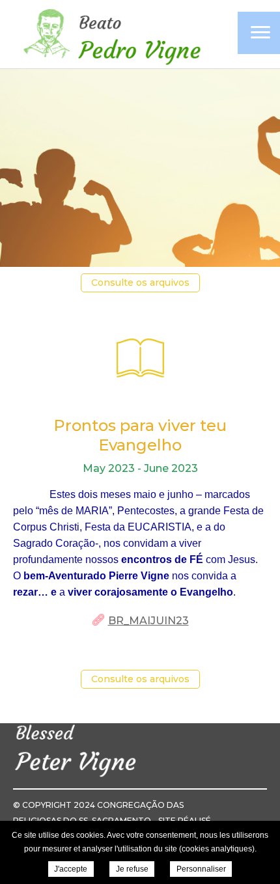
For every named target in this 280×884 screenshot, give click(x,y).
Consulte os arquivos (140, 282)
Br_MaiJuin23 (148, 621)
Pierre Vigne (110, 35)
